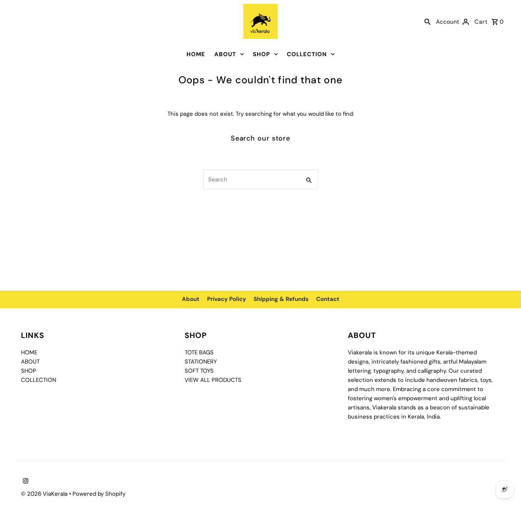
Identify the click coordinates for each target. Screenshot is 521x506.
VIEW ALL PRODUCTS (213, 380)
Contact (327, 299)
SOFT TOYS (199, 371)
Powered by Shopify (98, 494)
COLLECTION (307, 54)
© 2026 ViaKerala (45, 494)
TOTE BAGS (199, 352)
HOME (196, 54)
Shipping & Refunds (281, 299)
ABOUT (225, 54)
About (190, 299)
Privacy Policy (226, 299)
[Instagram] (24, 481)
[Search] (428, 21)
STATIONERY (201, 361)
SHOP (261, 54)
